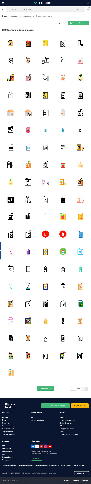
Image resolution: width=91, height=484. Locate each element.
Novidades (6, 460)
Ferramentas (36, 413)
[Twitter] (37, 446)
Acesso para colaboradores (55, 406)
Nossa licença (7, 451)
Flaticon (76, 480)
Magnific (67, 480)
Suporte (62, 417)
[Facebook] (33, 446)
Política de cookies (41, 465)
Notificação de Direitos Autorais (60, 465)
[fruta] (63, 112)
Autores (5, 417)
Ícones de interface (44, 16)
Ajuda (62, 413)
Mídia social (36, 441)
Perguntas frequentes (67, 420)
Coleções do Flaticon (67, 429)
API (32, 417)
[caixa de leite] (10, 95)
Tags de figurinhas (8, 434)
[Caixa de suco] (80, 95)
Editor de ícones (65, 426)
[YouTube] (50, 446)
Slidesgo (84, 480)
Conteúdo (6, 413)
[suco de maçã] (80, 60)
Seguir (62, 431)
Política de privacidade (25, 465)
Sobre (4, 446)
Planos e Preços (7, 457)
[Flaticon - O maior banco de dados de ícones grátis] (42, 3)
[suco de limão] (80, 43)
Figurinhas (14, 16)
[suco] (10, 43)
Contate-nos (6, 448)
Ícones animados (27, 16)
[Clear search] (77, 9)
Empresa (5, 441)
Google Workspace (37, 420)
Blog (3, 454)
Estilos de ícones (66, 423)
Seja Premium (79, 406)
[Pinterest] (41, 446)
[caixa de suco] (10, 60)
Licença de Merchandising (69, 434)
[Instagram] (45, 446)
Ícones (5, 16)
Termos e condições (9, 465)
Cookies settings (78, 465)
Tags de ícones (7, 431)
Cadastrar (36, 459)
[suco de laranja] (45, 43)
